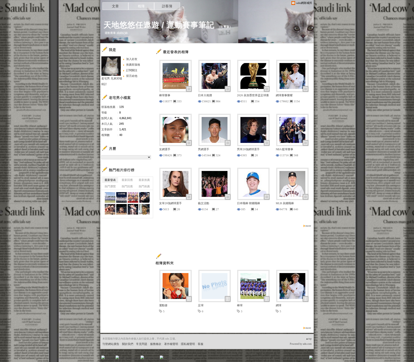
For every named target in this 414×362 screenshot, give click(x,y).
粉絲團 (110, 358)
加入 (291, 358)
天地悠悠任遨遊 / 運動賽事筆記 (159, 25)
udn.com (307, 343)
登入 (284, 358)
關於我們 (127, 344)
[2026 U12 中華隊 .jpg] (121, 197)
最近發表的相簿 (176, 52)
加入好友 (131, 59)
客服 (200, 344)
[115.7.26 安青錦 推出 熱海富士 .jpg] (133, 209)
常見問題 (141, 344)
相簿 (141, 6)
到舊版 (224, 26)
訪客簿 (167, 6)
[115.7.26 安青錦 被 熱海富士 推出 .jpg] (110, 209)
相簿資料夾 (164, 263)
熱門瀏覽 (110, 186)
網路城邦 (302, 358)
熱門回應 (127, 186)
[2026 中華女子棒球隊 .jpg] (110, 197)
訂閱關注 (131, 70)
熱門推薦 (144, 186)
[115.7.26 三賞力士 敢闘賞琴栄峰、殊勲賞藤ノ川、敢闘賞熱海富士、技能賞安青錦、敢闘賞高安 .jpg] (133, 197)
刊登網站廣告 (110, 344)
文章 (115, 6)
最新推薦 (144, 180)
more (308, 225)
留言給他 (131, 75)
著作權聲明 (171, 344)
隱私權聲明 (188, 344)
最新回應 (127, 180)
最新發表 (110, 180)
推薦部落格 (133, 64)
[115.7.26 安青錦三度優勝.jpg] (144, 197)
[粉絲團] (103, 357)
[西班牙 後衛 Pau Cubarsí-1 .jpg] (144, 209)
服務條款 (155, 344)
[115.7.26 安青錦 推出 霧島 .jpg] (121, 209)
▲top (309, 338)
